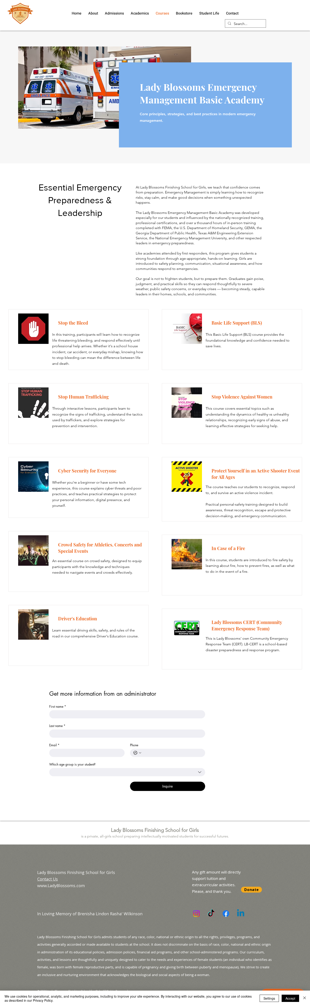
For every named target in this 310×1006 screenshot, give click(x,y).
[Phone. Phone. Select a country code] (137, 753)
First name (57, 706)
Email (54, 745)
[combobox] (127, 772)
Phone (134, 745)
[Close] (304, 998)
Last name (57, 726)
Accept (290, 998)
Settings (269, 998)
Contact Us (47, 879)
